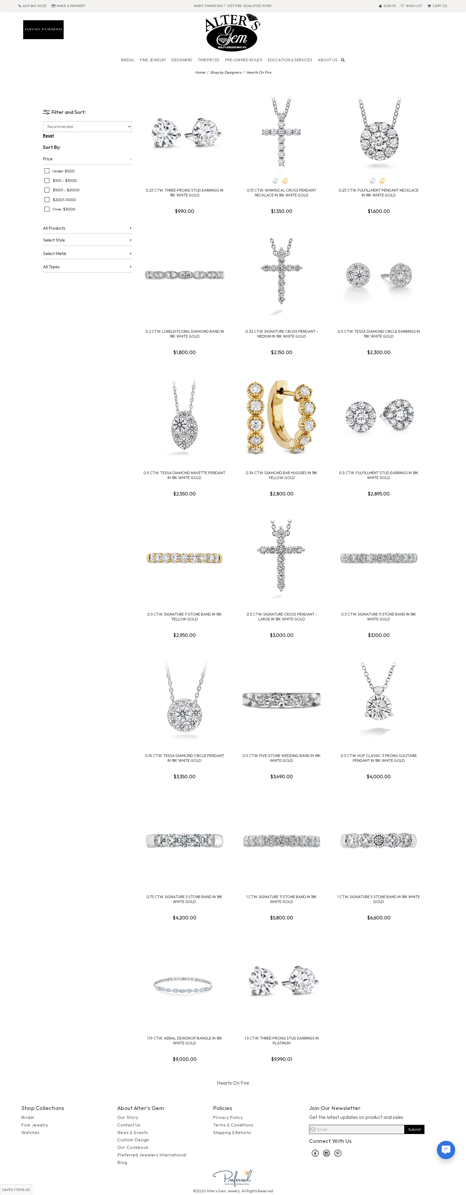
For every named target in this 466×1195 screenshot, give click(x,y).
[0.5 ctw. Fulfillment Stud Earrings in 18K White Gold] (378, 416)
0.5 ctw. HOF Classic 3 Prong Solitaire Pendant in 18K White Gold (379, 758)
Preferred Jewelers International (151, 1154)
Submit (414, 1129)
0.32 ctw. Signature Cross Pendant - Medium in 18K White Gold (281, 334)
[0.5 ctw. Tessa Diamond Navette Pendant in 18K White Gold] (184, 416)
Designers (182, 59)
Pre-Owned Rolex (244, 59)
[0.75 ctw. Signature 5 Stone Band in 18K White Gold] (184, 840)
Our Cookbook (133, 1147)
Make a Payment (71, 6)
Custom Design (133, 1139)
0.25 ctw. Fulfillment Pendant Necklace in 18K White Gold (379, 193)
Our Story (127, 1117)
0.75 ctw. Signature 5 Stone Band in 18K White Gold (184, 899)
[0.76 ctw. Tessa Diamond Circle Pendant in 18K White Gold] (184, 699)
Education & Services (290, 59)
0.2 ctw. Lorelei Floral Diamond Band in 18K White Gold (184, 334)
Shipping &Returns (232, 1132)
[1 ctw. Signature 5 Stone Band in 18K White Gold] (378, 840)
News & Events (132, 1132)
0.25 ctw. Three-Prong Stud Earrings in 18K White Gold (184, 193)
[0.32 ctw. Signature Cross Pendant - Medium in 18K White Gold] (281, 275)
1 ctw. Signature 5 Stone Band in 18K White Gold (378, 899)
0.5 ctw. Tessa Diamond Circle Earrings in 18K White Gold (379, 334)
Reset (48, 135)
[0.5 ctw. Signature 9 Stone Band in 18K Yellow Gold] (184, 557)
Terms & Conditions (233, 1125)
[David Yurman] (43, 29)
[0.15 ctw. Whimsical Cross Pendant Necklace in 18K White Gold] (281, 133)
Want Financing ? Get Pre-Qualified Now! (233, 6)
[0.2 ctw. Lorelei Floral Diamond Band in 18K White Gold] (184, 275)
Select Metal (54, 253)
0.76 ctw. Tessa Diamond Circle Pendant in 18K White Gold (184, 758)
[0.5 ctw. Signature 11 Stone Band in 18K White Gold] (378, 557)
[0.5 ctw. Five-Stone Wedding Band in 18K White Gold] (281, 699)
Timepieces (209, 59)
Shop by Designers (225, 72)
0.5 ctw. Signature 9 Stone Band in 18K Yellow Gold (184, 617)
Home (200, 72)
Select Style (54, 240)
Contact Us (129, 1125)
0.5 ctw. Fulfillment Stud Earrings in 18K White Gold (379, 475)
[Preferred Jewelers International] (233, 1177)
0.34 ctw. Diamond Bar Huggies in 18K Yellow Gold (282, 475)
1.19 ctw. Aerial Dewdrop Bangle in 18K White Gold (184, 1040)
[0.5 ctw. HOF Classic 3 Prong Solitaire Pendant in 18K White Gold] (378, 699)
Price (48, 159)
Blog (122, 1162)
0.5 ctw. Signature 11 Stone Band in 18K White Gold (378, 617)
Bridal (128, 59)
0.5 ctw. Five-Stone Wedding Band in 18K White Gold (281, 758)
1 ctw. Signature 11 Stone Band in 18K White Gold (281, 899)
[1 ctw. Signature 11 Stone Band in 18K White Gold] (281, 840)
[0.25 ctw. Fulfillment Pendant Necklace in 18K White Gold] (378, 133)
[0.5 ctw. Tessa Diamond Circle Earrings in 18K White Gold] (378, 275)
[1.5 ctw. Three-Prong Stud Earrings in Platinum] (281, 981)
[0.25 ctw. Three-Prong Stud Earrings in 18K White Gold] (184, 133)
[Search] (343, 60)
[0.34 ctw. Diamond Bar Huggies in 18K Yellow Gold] (281, 416)
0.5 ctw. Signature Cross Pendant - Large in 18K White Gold (281, 617)
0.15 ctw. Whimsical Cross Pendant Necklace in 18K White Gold (281, 193)
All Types (51, 266)
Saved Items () (16, 1189)
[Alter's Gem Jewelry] (233, 32)
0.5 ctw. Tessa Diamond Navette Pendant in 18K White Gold (184, 475)
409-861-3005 (35, 6)
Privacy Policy (228, 1117)
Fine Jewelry (153, 59)
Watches (30, 1132)
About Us (327, 59)
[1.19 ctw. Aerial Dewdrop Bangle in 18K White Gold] (184, 981)
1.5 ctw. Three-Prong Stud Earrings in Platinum (282, 1040)
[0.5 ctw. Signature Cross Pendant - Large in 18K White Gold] (281, 557)
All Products (54, 228)
